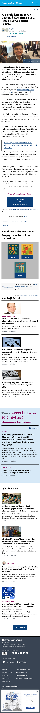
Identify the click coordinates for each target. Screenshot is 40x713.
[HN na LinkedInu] (21, 653)
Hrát (13, 257)
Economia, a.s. (14, 643)
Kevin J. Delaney (32, 61)
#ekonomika (14, 221)
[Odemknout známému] (38, 10)
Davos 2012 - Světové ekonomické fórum (19, 418)
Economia (5, 675)
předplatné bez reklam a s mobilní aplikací (23, 209)
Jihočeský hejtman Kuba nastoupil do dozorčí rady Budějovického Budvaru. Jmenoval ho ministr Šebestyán (18, 541)
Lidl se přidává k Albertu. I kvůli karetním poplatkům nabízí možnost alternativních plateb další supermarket (20, 509)
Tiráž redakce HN (7, 672)
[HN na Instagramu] (18, 653)
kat (10, 29)
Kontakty (4, 669)
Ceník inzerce (6, 681)
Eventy (4, 689)
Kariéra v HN (5, 678)
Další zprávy (20, 627)
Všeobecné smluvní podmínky (24, 678)
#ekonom (6, 225)
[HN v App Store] (21, 662)
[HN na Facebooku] (16, 653)
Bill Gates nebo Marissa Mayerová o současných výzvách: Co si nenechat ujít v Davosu (19, 352)
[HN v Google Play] (8, 662)
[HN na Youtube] (27, 653)
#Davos (5, 221)
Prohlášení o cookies (22, 672)
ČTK (13, 29)
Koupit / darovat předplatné (10, 686)
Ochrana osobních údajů (23, 669)
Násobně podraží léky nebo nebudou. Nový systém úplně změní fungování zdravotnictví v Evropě (18, 607)
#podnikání (24, 221)
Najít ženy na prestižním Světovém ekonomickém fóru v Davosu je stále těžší (17, 385)
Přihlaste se (27, 216)
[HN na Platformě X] (13, 653)
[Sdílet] (34, 10)
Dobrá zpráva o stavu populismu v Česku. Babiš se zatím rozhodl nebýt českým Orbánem (20, 569)
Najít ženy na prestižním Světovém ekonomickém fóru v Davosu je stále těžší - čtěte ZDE (21, 145)
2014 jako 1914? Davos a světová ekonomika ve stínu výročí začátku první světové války (20, 321)
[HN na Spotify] (24, 653)
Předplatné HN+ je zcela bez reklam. (29, 295)
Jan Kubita (10, 563)
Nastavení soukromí (21, 675)
